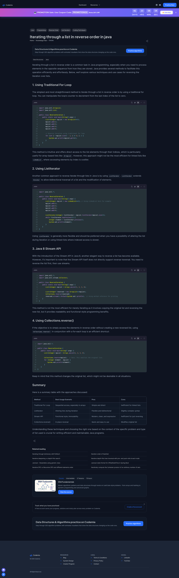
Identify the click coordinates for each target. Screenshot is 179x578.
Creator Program (68, 564)
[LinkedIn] (156, 5)
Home (32, 40)
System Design (68, 561)
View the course (66, 492)
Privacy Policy (98, 561)
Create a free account (134, 507)
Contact (96, 564)
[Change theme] (135, 102)
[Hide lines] (138, 102)
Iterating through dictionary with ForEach (46, 454)
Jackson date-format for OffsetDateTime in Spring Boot (110, 463)
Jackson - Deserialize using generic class (46, 463)
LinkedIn (127, 558)
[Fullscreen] (144, 102)
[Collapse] (141, 102)
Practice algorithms (135, 51)
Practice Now (169, 5)
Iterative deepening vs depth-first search (46, 458)
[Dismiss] (144, 504)
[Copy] (131, 102)
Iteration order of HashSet (100, 454)
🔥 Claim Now (166, 12)
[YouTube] (159, 5)
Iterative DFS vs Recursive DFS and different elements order (52, 467)
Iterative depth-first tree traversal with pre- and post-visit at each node (115, 458)
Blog (64, 558)
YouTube (127, 561)
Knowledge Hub (41, 40)
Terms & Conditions (100, 558)
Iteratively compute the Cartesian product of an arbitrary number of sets (115, 467)
